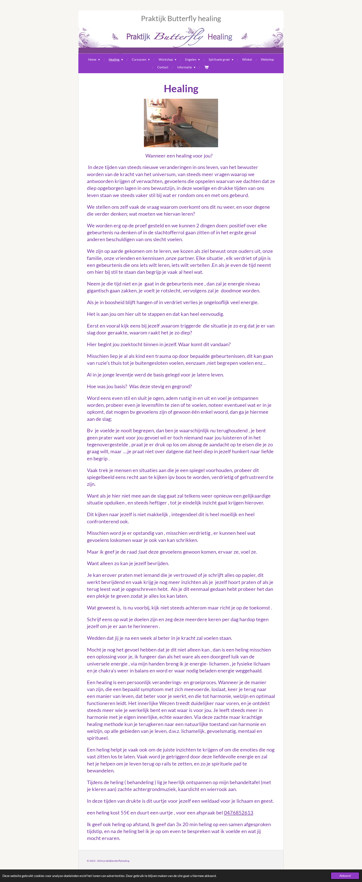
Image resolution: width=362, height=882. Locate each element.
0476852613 (238, 812)
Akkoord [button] (345, 875)
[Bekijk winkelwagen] (206, 67)
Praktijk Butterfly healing (181, 18)
